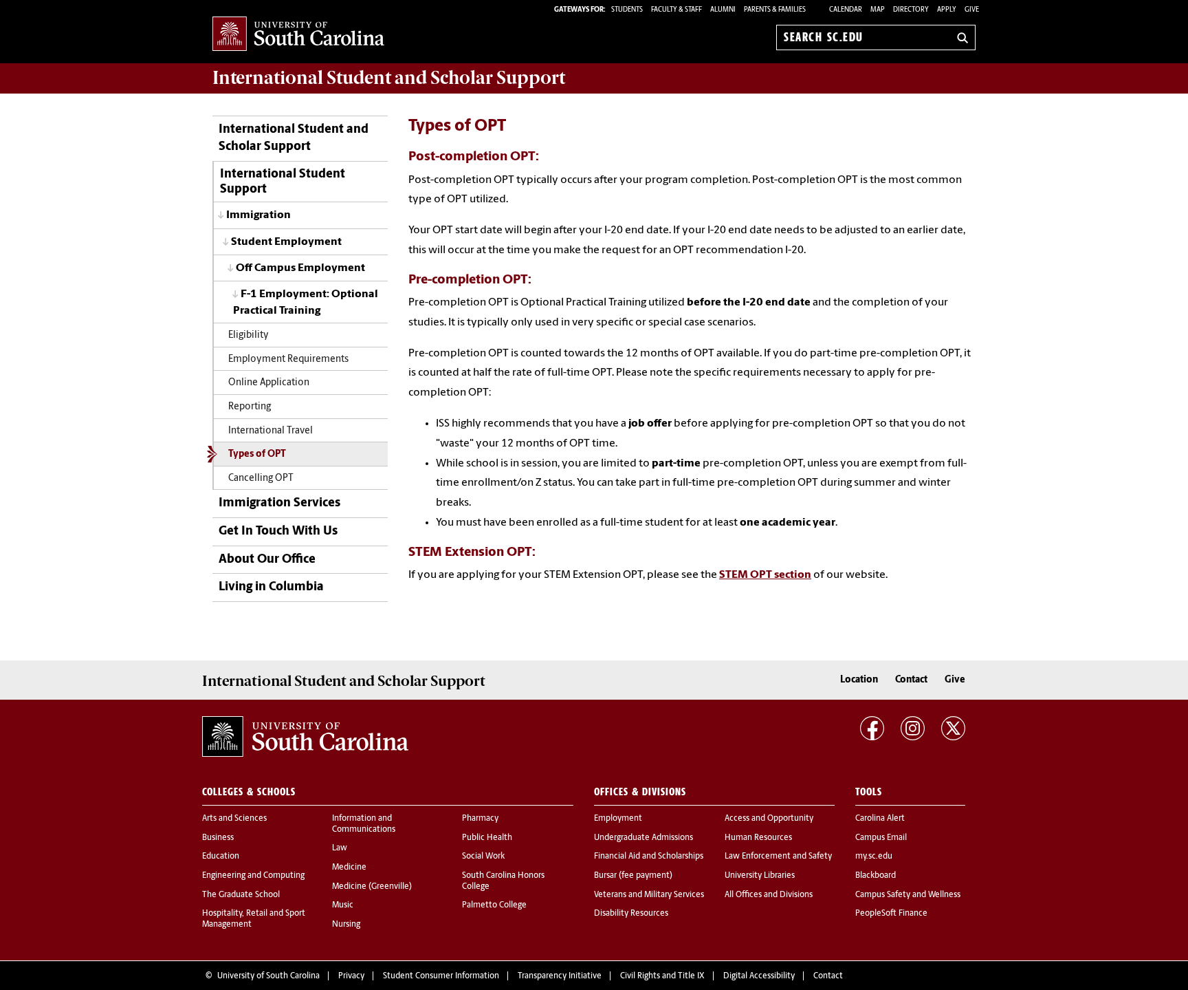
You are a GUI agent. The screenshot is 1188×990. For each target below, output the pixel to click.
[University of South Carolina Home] (298, 35)
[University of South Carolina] (305, 736)
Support (388, 77)
